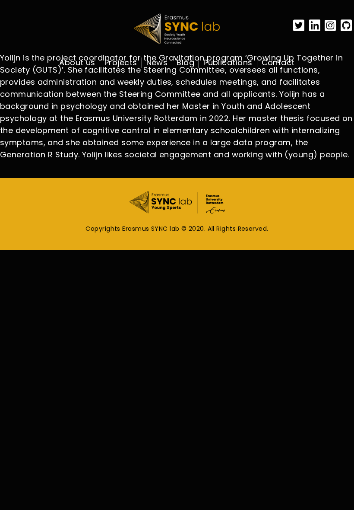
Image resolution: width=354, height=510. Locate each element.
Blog (185, 62)
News (157, 62)
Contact (278, 62)
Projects (120, 62)
